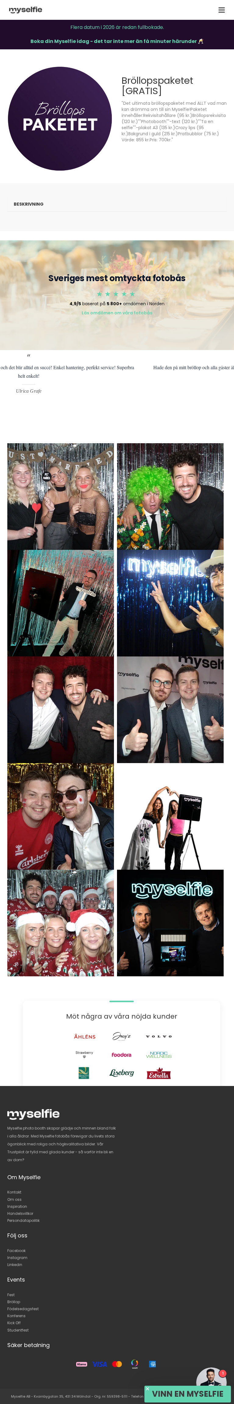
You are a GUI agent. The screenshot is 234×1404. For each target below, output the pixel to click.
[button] (187, 1394)
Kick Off (14, 1322)
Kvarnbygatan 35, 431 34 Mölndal (62, 1396)
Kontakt (14, 1192)
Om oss (14, 1199)
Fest (11, 1294)
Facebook (16, 1250)
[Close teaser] (147, 1389)
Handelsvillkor (20, 1213)
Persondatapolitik (23, 1220)
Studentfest (18, 1330)
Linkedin (14, 1264)
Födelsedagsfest (23, 1308)
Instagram (17, 1257)
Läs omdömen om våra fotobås (117, 313)
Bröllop (13, 1301)
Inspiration (17, 1206)
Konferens (16, 1315)
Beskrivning (29, 204)
